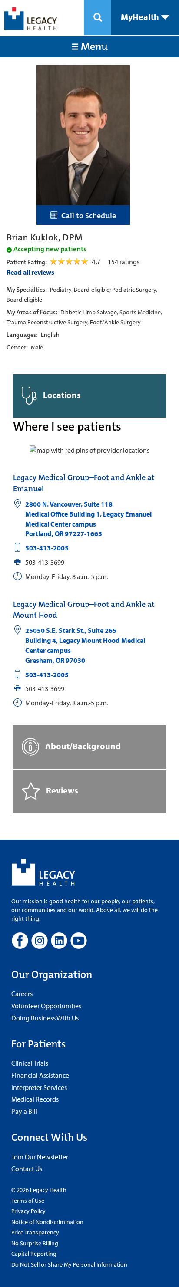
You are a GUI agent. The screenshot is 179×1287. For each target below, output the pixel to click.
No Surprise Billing (34, 1243)
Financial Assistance (40, 1075)
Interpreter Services (39, 1087)
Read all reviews (30, 272)
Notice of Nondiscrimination (47, 1222)
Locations (61, 394)
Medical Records (35, 1099)
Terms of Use (27, 1201)
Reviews (61, 790)
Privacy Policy (28, 1211)
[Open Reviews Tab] (70, 261)
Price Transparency (35, 1232)
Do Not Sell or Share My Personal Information (69, 1264)
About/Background (82, 746)
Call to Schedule (87, 216)
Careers (22, 993)
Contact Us (26, 1168)
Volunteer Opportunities (46, 1005)
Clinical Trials (29, 1063)
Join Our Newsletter (39, 1156)
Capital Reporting (33, 1253)
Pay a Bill (24, 1111)
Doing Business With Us (45, 1018)
